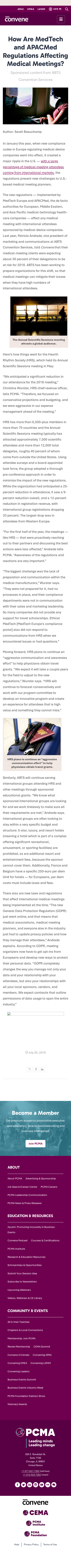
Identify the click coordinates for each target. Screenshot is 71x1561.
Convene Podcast (18, 1240)
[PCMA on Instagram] (35, 1484)
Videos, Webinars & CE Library (25, 1298)
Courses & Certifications (45, 1240)
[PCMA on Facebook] (17, 1484)
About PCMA (15, 1178)
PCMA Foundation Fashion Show (26, 1396)
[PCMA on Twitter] (23, 1484)
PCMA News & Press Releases (25, 1203)
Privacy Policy (31, 1544)
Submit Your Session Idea (22, 1273)
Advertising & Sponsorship (41, 1178)
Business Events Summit (22, 1379)
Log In (57, 9)
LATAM (41, 9)
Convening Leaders (19, 1371)
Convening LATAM (40, 1363)
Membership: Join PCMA (21, 1338)
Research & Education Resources (26, 1257)
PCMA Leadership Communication (27, 1195)
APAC (21, 9)
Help (16, 1544)
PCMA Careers (49, 1186)
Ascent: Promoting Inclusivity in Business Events (31, 1229)
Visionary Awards (17, 1404)
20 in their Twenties (19, 1322)
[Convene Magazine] (16, 19)
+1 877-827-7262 (30, 1471)
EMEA (30, 9)
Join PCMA (35, 1143)
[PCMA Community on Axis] (53, 1484)
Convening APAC (42, 1355)
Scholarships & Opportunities (25, 1265)
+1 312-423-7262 (32, 1474)
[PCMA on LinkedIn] (29, 1484)
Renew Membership (19, 1346)
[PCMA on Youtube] (41, 1484)
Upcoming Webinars (19, 1290)
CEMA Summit (42, 1346)
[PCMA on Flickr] (47, 1484)
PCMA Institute (16, 1248)
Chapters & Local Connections (25, 1330)
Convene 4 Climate (18, 1355)
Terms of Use (50, 1544)
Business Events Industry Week (25, 1387)
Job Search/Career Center (22, 1186)
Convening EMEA (17, 1363)
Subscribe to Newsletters (22, 1281)
